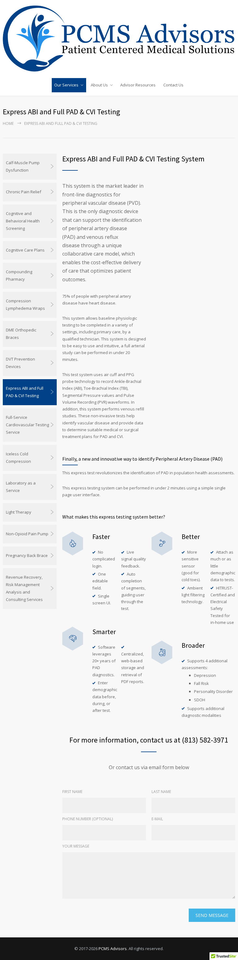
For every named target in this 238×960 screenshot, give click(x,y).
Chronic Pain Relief (23, 192)
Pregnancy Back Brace (27, 555)
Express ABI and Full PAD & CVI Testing (24, 391)
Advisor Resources (138, 85)
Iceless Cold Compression (18, 457)
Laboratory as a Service (21, 486)
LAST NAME (161, 791)
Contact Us (173, 85)
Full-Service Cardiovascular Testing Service (27, 424)
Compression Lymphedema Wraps (25, 304)
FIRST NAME (72, 791)
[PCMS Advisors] (119, 39)
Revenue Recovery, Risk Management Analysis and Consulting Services (24, 588)
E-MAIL (157, 819)
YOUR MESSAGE (75, 846)
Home (8, 123)
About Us (99, 85)
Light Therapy (18, 512)
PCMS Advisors (113, 948)
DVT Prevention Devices (20, 362)
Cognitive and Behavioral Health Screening (23, 221)
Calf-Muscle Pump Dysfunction (23, 166)
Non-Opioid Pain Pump (27, 534)
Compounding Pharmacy (19, 275)
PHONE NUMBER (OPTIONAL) (87, 819)
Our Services (66, 85)
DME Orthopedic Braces (21, 333)
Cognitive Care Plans (25, 250)
